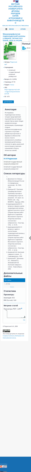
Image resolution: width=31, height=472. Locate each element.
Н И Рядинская (10, 159)
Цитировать (8, 102)
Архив (23, 29)
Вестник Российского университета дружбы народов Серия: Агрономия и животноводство (15, 13)
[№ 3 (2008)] (10, 59)
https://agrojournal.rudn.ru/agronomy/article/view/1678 (12, 92)
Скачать (12, 287)
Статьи (12, 85)
